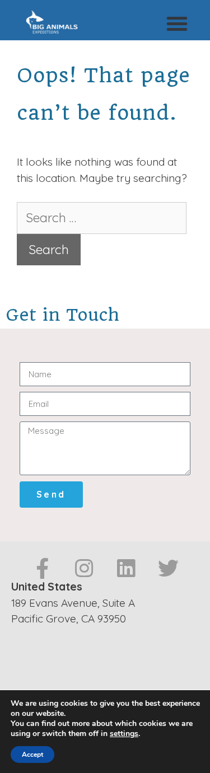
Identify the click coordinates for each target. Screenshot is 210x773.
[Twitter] (168, 568)
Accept (32, 754)
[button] (177, 23)
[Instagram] (84, 568)
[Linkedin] (126, 568)
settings (124, 734)
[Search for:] (101, 218)
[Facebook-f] (42, 568)
